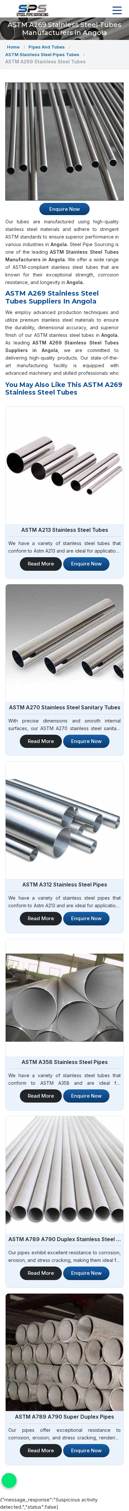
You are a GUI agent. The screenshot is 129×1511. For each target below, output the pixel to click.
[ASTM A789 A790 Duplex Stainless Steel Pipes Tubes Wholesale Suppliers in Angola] (64, 1175)
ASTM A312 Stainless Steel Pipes (64, 884)
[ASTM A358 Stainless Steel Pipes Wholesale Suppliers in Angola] (64, 997)
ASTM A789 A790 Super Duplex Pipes (64, 1416)
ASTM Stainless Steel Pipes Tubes (42, 54)
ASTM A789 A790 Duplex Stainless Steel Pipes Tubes (64, 1239)
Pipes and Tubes (46, 46)
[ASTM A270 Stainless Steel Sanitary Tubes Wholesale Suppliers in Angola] (64, 643)
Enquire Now (86, 564)
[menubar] (117, 10)
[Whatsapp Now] (9, 1480)
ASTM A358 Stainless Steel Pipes (65, 1062)
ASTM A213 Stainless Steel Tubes (64, 530)
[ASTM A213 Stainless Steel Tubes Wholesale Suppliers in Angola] (64, 465)
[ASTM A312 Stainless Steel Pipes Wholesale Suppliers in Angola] (64, 820)
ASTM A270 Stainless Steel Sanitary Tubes (64, 707)
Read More (41, 564)
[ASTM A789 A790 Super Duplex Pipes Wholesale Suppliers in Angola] (64, 1352)
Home (13, 46)
